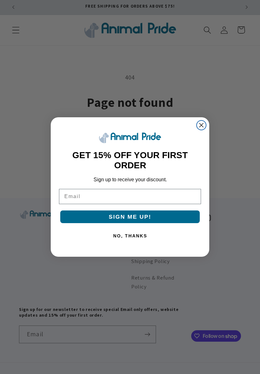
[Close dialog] (201, 125)
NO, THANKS (130, 235)
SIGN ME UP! (130, 217)
